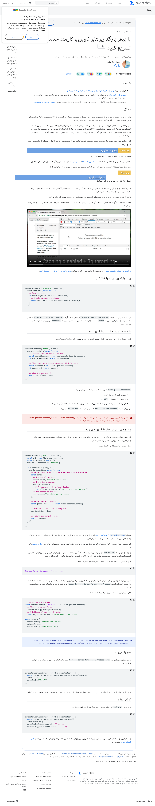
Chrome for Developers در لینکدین (16, 785)
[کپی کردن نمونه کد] (134, 285)
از (98, 161)
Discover (109, 3)
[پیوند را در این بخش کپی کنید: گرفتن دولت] (115, 699)
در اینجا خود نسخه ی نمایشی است (118, 271)
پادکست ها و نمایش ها (44, 788)
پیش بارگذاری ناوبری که (117, 95)
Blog (149, 10)
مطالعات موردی (46, 784)
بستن (32, 37)
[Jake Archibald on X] (119, 66)
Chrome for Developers (42, 776)
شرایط (150, 801)
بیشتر (87, 3)
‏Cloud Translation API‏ (93, 23)
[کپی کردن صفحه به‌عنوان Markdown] (103, 46)
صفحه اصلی (127, 32)
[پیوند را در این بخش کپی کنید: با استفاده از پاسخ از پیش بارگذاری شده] (86, 331)
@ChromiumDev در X (18, 776)
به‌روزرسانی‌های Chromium (41, 780)
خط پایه (97, 3)
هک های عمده (37, 544)
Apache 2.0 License (36, 754)
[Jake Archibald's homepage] (115, 66)
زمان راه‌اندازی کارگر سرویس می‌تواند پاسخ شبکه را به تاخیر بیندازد (90, 90)
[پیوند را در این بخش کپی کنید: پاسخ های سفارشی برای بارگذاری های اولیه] (83, 429)
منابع (119, 3)
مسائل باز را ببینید (70, 780)
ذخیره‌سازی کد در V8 (89, 161)
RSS (24, 790)
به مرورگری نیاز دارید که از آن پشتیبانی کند (55, 271)
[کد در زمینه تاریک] (131, 285)
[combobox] (47, 3)
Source (69, 74)
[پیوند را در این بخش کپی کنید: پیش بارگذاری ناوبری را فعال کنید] (92, 278)
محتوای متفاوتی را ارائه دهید (44, 102)
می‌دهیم (75, 161)
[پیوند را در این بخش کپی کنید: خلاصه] (121, 83)
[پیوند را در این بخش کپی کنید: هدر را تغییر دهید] (110, 652)
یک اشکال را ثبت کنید (69, 776)
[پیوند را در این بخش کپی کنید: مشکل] (122, 109)
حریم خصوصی (141, 801)
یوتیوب (23, 780)
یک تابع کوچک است (110, 535)
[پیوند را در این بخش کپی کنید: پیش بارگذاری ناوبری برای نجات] (95, 180)
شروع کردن (14, 37)
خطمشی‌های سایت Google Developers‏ (111, 757)
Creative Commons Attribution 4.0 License (77, 754)
